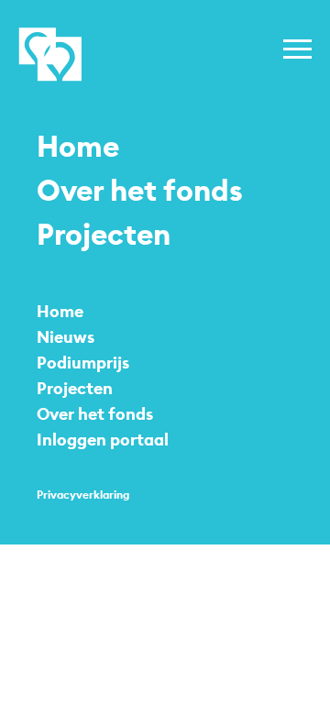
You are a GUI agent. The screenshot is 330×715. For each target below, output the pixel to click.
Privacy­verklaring (83, 494)
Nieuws (65, 336)
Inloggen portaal (103, 439)
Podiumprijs (83, 362)
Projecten (103, 234)
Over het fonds (140, 190)
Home (78, 146)
